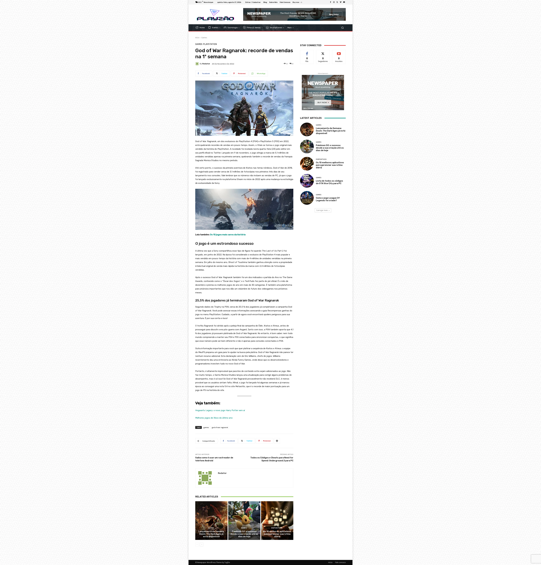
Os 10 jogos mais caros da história (228, 234)
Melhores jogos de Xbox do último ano (214, 418)
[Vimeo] (340, 2)
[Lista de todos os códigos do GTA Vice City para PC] (307, 181)
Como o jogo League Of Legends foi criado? (328, 199)
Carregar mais (322, 210)
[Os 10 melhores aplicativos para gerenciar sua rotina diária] (277, 520)
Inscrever (339, 52)
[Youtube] (344, 2)
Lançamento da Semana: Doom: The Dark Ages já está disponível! (211, 534)
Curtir (307, 52)
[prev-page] (197, 544)
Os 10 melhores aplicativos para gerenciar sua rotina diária (277, 534)
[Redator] (197, 64)
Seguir (323, 52)
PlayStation (210, 44)
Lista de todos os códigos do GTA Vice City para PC (329, 182)
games (206, 427)
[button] (342, 27)
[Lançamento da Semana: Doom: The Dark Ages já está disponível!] (211, 520)
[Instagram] (334, 2)
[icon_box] (297, 2)
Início (197, 37)
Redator (206, 64)
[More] (277, 441)
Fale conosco (340, 562)
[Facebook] (330, 2)
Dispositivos (276, 528)
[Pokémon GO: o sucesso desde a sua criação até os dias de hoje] (244, 520)
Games (204, 37)
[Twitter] (337, 2)
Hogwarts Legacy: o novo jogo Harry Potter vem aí (220, 410)
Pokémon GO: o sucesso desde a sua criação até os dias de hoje (244, 534)
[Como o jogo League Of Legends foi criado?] (307, 198)
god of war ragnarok (220, 427)
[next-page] (201, 544)
